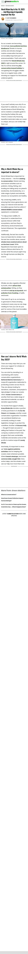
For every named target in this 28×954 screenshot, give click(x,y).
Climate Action (10, 5)
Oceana (12, 413)
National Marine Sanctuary (11, 380)
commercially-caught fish (10, 459)
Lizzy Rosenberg (11, 18)
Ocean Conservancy (13, 394)
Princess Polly (21, 425)
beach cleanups (12, 456)
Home (2, 5)
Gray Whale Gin (7, 408)
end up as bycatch (16, 290)
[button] (3, 2)
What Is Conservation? (8, 494)
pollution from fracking (9, 293)
